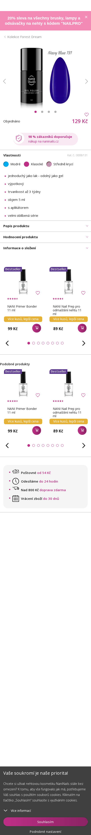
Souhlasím (45, 822)
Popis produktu (16, 226)
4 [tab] (55, 111)
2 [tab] (42, 111)
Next (86, 81)
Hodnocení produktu (20, 237)
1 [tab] (35, 111)
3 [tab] (49, 111)
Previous (4, 81)
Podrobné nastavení (45, 831)
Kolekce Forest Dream (24, 37)
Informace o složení (19, 248)
